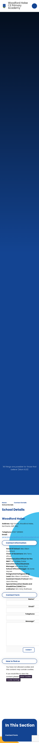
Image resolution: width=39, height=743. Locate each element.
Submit (28, 650)
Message (30, 621)
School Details (7, 505)
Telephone (30, 614)
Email (32, 606)
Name (31, 599)
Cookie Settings (13, 680)
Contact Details (20, 503)
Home (4, 503)
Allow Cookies (25, 676)
